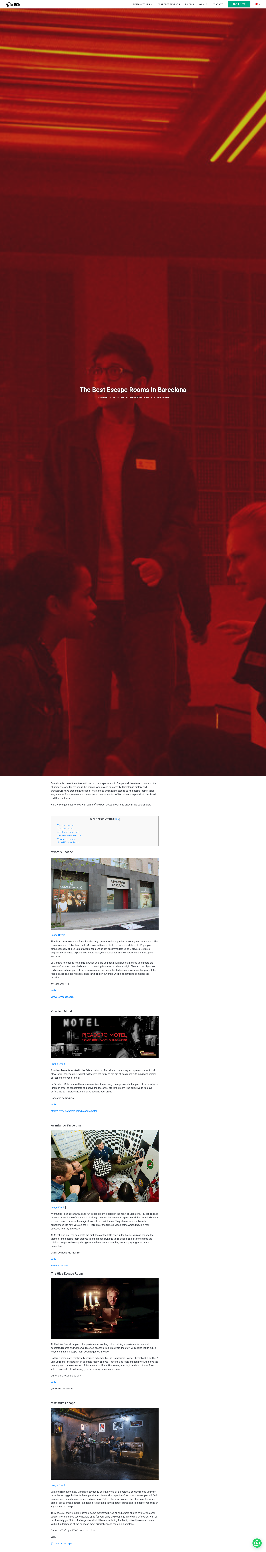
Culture (120, 397)
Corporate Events (168, 4)
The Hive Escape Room (69, 835)
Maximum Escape (66, 839)
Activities (130, 397)
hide (117, 819)
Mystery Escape (65, 825)
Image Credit (58, 1063)
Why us (203, 4)
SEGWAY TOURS (141, 4)
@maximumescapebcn (63, 1543)
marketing (163, 397)
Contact (217, 4)
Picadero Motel (65, 828)
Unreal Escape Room (68, 842)
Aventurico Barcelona (68, 832)
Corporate (143, 397)
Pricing (189, 4)
